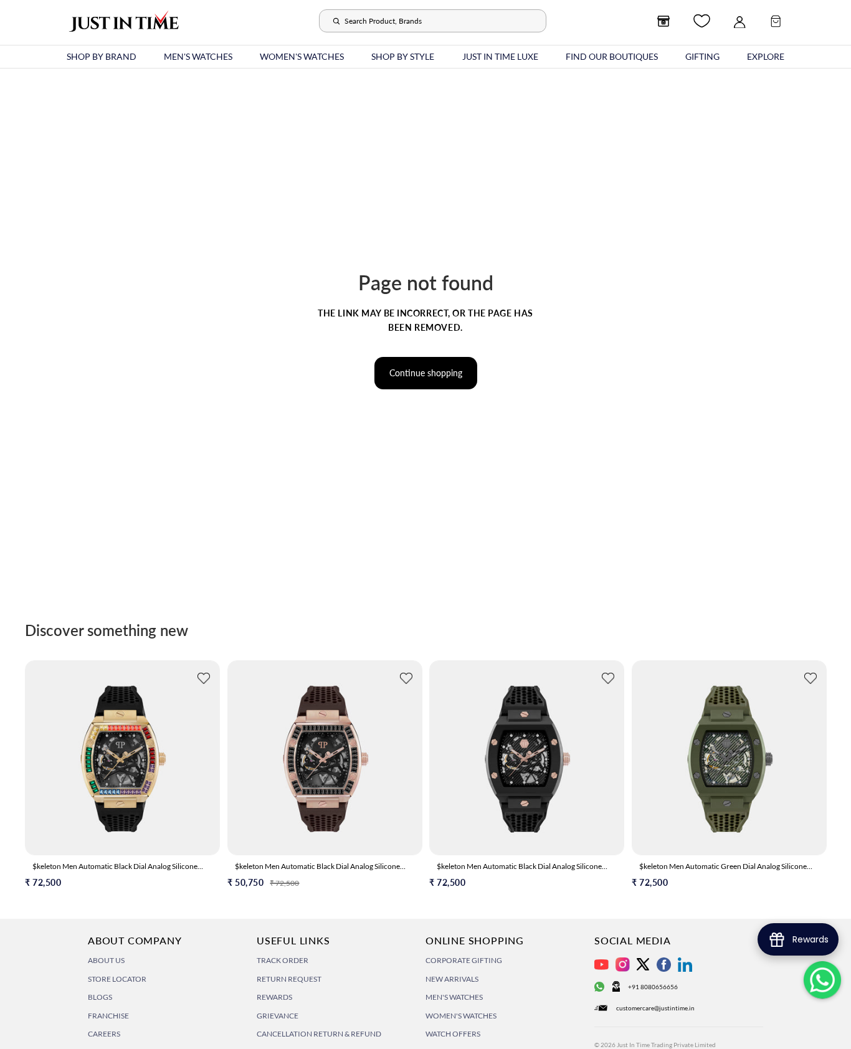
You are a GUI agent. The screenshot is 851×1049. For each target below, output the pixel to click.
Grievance (277, 1015)
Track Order (282, 960)
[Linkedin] (685, 964)
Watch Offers (453, 1033)
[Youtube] (601, 964)
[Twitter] (643, 964)
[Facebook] (664, 964)
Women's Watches (461, 1015)
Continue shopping (425, 373)
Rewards (274, 997)
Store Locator (117, 979)
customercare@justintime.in (655, 1008)
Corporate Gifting (464, 960)
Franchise (108, 1015)
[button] (203, 680)
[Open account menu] (739, 21)
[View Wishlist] (701, 20)
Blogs (100, 997)
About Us (106, 960)
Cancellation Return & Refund (319, 1033)
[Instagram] (623, 964)
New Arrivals (452, 979)
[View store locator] (663, 21)
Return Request (289, 979)
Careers (104, 1033)
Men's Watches (454, 997)
